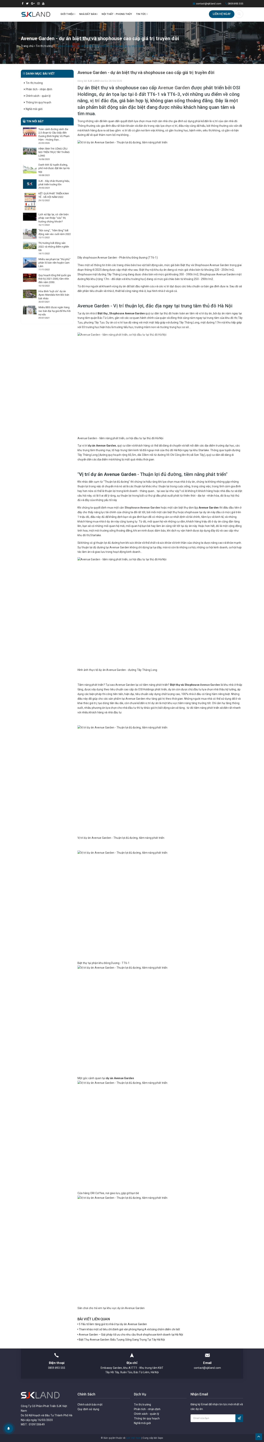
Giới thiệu (67, 14)
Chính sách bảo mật (90, 1404)
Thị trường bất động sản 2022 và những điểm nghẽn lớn (53, 246)
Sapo (160, 1438)
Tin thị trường (34, 82)
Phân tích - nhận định (38, 89)
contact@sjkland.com (208, 3)
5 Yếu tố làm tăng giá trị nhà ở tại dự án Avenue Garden (112, 1324)
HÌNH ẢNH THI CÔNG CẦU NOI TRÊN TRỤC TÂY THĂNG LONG (54, 152)
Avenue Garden (174, 87)
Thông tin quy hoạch (38, 102)
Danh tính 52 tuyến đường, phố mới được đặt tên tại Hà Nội (54, 168)
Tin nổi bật (35, 121)
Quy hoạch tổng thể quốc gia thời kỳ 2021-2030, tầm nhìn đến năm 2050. (54, 279)
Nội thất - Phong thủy (117, 14)
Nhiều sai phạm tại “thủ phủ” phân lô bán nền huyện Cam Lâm (54, 263)
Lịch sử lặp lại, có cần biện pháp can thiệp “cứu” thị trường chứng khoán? (53, 218)
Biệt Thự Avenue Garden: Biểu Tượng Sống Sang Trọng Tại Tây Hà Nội (121, 1339)
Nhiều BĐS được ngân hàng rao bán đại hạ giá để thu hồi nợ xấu (54, 311)
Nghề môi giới (34, 109)
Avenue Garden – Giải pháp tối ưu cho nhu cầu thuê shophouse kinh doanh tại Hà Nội (130, 1334)
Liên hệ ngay (222, 13)
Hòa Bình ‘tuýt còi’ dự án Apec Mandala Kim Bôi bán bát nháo (53, 295)
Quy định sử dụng (88, 1409)
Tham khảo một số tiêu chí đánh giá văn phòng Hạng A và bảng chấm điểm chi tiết (129, 1329)
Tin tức (141, 14)
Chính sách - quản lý (38, 95)
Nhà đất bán (88, 14)
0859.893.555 (235, 3)
